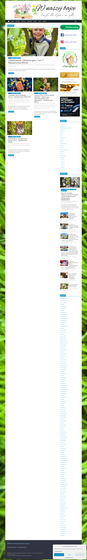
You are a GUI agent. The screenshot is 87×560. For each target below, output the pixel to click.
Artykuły (23, 21)
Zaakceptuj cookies (59, 554)
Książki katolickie (63, 143)
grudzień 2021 (63, 409)
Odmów (69, 554)
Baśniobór (53, 64)
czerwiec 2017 (63, 515)
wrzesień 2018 (63, 486)
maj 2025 (62, 328)
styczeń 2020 (63, 454)
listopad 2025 (63, 316)
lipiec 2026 (62, 300)
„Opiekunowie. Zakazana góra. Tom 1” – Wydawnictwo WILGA (27, 61)
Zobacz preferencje (80, 554)
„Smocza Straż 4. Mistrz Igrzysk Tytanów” (41, 108)
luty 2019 (62, 476)
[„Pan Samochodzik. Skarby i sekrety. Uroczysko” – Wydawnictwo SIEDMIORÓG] (64, 273)
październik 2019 (63, 460)
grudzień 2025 (63, 314)
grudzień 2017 (63, 504)
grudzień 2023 (63, 361)
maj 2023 (62, 375)
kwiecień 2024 (63, 353)
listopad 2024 (63, 340)
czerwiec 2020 (63, 444)
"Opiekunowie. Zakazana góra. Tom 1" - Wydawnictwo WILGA (32, 64)
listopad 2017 (63, 506)
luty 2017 (62, 523)
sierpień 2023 (63, 369)
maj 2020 (62, 446)
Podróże (18, 21)
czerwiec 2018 (63, 492)
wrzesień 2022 (63, 391)
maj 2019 (62, 470)
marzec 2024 (62, 355)
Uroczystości (62, 155)
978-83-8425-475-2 (47, 64)
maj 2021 (62, 423)
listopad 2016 (63, 529)
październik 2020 (63, 436)
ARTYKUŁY (62, 124)
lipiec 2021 (62, 419)
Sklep (39, 21)
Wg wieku (62, 157)
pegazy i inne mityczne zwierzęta (23, 101)
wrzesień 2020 (63, 438)
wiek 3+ (63, 165)
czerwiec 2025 (63, 326)
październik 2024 (63, 342)
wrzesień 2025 (63, 320)
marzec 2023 (62, 379)
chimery (27, 98)
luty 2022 (62, 405)
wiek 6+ (63, 167)
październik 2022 (63, 389)
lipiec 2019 (62, 466)
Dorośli (61, 132)
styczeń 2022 (63, 407)
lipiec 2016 (62, 535)
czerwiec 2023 (63, 373)
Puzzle (61, 153)
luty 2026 (62, 310)
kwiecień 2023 (63, 377)
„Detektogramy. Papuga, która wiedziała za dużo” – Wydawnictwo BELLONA (73, 216)
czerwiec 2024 (63, 350)
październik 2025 (63, 318)
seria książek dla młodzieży (42, 106)
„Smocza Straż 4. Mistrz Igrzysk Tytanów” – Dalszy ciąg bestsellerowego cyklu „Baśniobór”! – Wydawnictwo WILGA (44, 98)
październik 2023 (63, 365)
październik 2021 (63, 413)
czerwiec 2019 (63, 468)
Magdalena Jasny (11, 101)
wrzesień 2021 (63, 415)
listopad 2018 (63, 482)
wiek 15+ (63, 163)
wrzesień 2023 (63, 367)
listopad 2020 (63, 434)
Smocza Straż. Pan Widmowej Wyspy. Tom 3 (18, 145)
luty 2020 (62, 452)
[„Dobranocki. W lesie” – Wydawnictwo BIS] (64, 284)
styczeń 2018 (63, 502)
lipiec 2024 (62, 348)
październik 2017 (63, 507)
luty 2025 (62, 334)
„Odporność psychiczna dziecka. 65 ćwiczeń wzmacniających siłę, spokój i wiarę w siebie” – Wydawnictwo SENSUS (70, 264)
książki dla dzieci (46, 105)
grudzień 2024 (63, 338)
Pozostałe (62, 151)
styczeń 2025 (63, 336)
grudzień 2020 (63, 432)
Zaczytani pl (13, 103)
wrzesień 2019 (63, 462)
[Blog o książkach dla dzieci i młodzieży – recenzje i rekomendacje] (8, 21)
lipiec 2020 (62, 442)
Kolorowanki (62, 137)
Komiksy (62, 139)
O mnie (35, 21)
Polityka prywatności (22, 547)
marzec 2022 (62, 403)
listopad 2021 (63, 411)
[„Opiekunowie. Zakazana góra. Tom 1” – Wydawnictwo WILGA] (32, 28)
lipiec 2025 (62, 324)
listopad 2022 (63, 387)
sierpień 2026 (63, 298)
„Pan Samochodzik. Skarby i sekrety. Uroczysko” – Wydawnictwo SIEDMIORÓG (73, 276)
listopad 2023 (63, 363)
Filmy (61, 134)
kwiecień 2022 (63, 401)
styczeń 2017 (63, 525)
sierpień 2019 (63, 464)
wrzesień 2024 (63, 344)
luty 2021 (62, 429)
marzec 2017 (62, 521)
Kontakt (44, 21)
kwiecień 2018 (63, 496)
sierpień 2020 (63, 440)
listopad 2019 (63, 458)
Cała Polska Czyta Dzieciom (66, 128)
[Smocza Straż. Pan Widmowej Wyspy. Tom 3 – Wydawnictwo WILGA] (19, 122)
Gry (61, 135)
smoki (9, 103)
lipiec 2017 (62, 513)
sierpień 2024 (63, 346)
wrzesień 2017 (63, 509)
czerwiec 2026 (63, 302)
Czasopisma (62, 130)
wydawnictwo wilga (51, 106)
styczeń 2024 (63, 359)
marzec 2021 (62, 427)
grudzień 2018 (63, 480)
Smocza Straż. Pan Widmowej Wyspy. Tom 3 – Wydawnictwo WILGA (17, 140)
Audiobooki (62, 126)
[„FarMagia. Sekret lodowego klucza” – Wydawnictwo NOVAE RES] (19, 78)
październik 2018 (63, 484)
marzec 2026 (62, 308)
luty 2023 (62, 381)
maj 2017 (62, 517)
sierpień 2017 (63, 511)
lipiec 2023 (62, 371)
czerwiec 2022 (63, 397)
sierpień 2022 (63, 393)
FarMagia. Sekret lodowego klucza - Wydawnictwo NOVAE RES (19, 100)
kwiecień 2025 (63, 330)
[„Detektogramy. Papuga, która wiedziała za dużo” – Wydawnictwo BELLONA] (64, 213)
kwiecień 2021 (63, 425)
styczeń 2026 (63, 312)
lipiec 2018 (62, 490)
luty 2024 (62, 357)
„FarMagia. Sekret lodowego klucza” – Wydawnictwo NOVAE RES (19, 96)
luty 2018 (62, 500)
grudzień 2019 (63, 456)
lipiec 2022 (62, 395)
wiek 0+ (63, 159)
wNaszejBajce (17, 64)
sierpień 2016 (63, 533)
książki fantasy (52, 105)
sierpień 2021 (63, 417)
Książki (12, 21)
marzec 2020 (62, 450)
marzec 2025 (62, 332)
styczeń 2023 (63, 383)
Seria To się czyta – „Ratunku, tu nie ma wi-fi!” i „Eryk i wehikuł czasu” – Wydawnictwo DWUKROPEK (69, 196)
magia (16, 101)
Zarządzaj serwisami (58, 551)
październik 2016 (63, 531)
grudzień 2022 (63, 385)
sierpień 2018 (63, 488)
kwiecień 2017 (63, 519)
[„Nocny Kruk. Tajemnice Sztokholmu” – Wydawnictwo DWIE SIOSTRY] (64, 224)
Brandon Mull (10, 66)
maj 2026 (62, 304)
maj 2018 (62, 494)
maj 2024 (62, 352)
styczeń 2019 (63, 478)
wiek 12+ (14, 58)
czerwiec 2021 (63, 421)
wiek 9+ (18, 58)
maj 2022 (62, 399)
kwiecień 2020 (63, 448)
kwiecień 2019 (63, 472)
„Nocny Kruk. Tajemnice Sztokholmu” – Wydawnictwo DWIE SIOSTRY (74, 226)
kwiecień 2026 (63, 306)
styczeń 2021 (63, 430)
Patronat (29, 21)
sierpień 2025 (63, 322)
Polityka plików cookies (69, 557)
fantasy (14, 66)
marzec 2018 (62, 498)
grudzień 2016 (63, 527)
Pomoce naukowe (63, 149)
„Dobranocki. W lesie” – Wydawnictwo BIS (74, 285)
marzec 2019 (62, 474)
